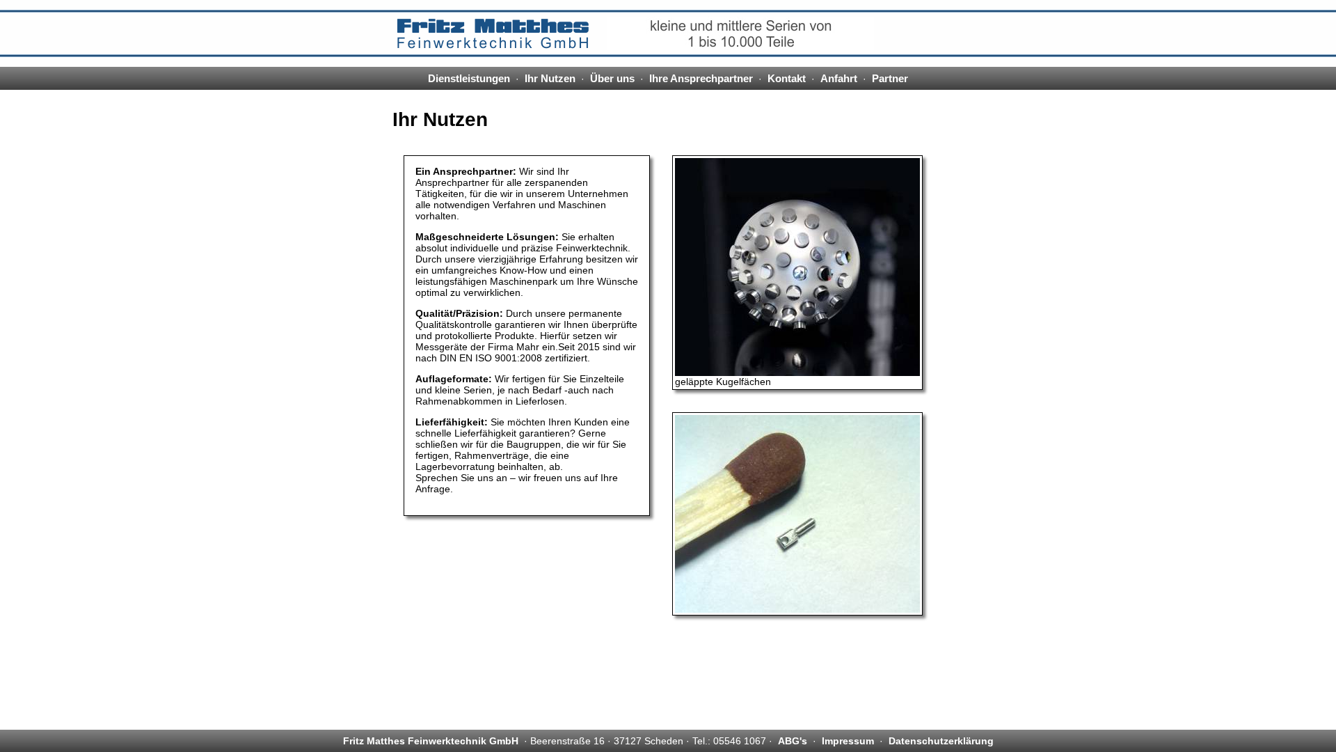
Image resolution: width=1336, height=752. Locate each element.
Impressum (848, 740)
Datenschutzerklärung (941, 740)
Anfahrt (838, 78)
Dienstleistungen (469, 78)
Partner (890, 78)
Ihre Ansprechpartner (701, 78)
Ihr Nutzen (550, 78)
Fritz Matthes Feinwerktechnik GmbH (430, 740)
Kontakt (787, 78)
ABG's (792, 740)
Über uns (612, 78)
